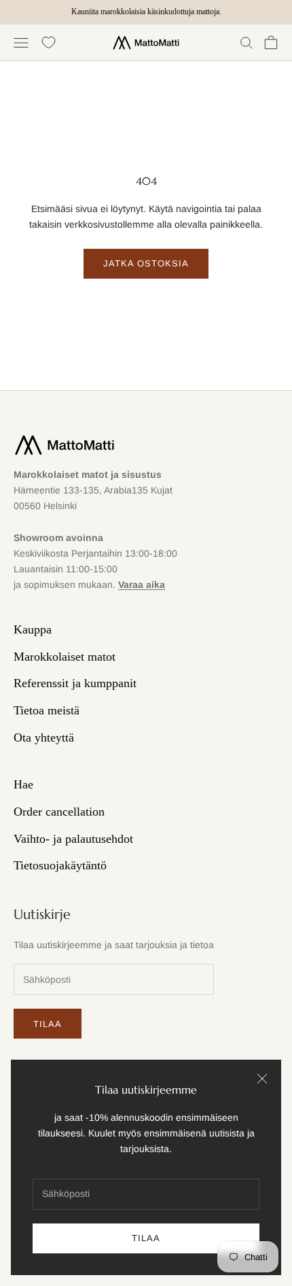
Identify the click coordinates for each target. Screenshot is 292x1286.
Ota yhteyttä (44, 737)
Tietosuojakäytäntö (60, 865)
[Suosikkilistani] (48, 42)
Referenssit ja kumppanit (75, 683)
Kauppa (33, 629)
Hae (23, 784)
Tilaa (146, 1238)
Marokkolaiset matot (64, 656)
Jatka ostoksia (146, 263)
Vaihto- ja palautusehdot (73, 839)
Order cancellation (59, 811)
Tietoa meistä (46, 710)
